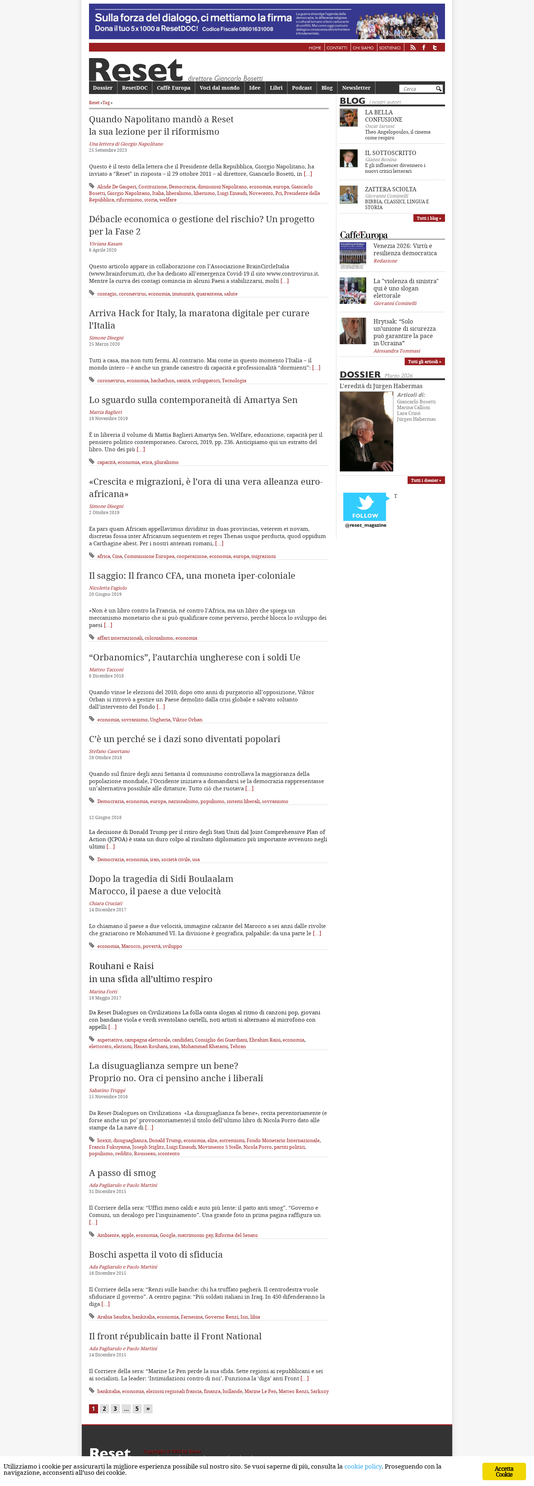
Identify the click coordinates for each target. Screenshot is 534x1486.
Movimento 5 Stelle (219, 1147)
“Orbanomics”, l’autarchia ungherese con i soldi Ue (194, 657)
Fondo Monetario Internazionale (283, 1140)
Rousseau (144, 1153)
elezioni (123, 1046)
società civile (175, 859)
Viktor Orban (187, 719)
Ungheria (160, 719)
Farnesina (192, 1317)
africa (103, 556)
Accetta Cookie (504, 1471)
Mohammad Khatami (204, 1046)
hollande (232, 1391)
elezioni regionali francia (174, 1391)
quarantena (209, 293)
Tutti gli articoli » (424, 361)
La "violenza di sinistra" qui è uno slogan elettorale (406, 288)
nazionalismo (183, 801)
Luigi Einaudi (232, 193)
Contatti (337, 48)
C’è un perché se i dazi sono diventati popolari (184, 739)
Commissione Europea (149, 556)
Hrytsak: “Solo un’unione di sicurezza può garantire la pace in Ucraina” (404, 332)
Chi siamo (363, 48)
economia (260, 186)
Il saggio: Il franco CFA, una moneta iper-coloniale (192, 575)
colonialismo (159, 638)
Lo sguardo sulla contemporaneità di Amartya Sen (193, 400)
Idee (254, 87)
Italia (158, 193)
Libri (276, 87)
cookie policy (362, 1466)
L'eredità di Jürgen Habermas (381, 386)
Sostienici (390, 48)
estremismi (231, 1140)
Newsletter (356, 87)
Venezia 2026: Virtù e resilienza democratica (405, 249)
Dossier (103, 87)
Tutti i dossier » (426, 480)
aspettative (109, 1040)
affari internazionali (119, 638)
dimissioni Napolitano (222, 186)
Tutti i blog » (429, 218)
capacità (106, 462)
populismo (212, 801)
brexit (104, 1140)
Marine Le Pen (260, 1391)
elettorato (100, 1046)
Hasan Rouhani (150, 1046)
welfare (168, 199)
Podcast (302, 87)
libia (255, 1317)
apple (127, 1235)
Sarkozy (320, 1391)
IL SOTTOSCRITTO (390, 153)
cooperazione (192, 556)
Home (315, 48)
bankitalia (143, 1317)
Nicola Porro (257, 1147)
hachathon (162, 380)
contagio (107, 293)
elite (212, 1140)
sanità (183, 380)
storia (150, 199)
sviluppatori (206, 380)
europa (281, 186)
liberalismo (178, 193)
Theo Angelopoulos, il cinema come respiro (397, 135)
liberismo (204, 193)
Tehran (238, 1046)
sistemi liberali (243, 801)
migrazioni (263, 556)
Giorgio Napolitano (128, 193)
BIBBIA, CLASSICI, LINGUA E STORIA (397, 204)
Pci (278, 193)
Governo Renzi (221, 1317)
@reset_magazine (366, 525)
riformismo (129, 199)
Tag (106, 102)
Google (167, 1235)
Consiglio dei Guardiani (221, 1040)
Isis (244, 1317)
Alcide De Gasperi (116, 186)
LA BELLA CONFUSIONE (383, 115)
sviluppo (172, 946)
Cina (117, 556)
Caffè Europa (173, 87)
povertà (152, 946)
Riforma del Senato (236, 1235)
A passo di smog (122, 1172)
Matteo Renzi (293, 1391)
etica (147, 462)
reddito (123, 1153)
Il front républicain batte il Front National (175, 1336)
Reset (94, 102)
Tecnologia (234, 380)
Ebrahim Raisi (264, 1040)
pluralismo (166, 462)
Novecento (261, 193)
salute (231, 293)
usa (196, 859)
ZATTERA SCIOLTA (390, 189)
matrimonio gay (195, 1235)
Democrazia (182, 186)
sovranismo (134, 719)
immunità (183, 293)
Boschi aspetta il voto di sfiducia (156, 1254)
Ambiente (108, 1235)
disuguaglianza (130, 1140)
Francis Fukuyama (109, 1147)
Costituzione (152, 186)
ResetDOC (134, 87)
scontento (169, 1153)
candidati (182, 1040)
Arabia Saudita (113, 1317)
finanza (212, 1391)
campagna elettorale (147, 1040)
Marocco (131, 946)
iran (154, 859)
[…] (308, 173)
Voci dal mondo (220, 87)
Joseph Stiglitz (148, 1147)
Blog (327, 87)
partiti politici (289, 1147)
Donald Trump (165, 1140)
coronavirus (132, 293)
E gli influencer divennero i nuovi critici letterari (395, 168)
